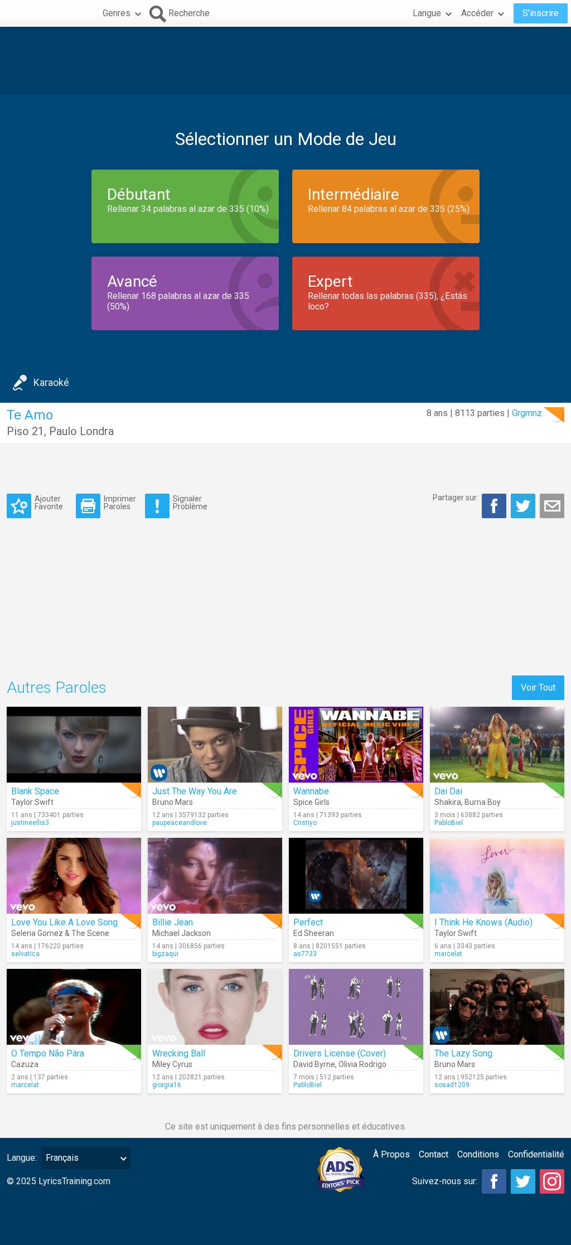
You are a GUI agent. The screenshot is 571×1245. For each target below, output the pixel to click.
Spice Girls (311, 802)
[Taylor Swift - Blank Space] (74, 745)
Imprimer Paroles (120, 502)
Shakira (447, 802)
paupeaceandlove (179, 823)
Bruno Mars (172, 802)
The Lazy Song (463, 1053)
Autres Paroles (57, 687)
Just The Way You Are (194, 791)
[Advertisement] (285, 61)
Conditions (478, 1154)
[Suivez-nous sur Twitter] (523, 1181)
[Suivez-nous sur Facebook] (494, 1181)
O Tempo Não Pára (47, 1053)
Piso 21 (25, 431)
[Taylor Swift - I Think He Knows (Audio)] (497, 876)
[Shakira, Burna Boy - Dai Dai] (497, 745)
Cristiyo (305, 823)
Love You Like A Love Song (64, 922)
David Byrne (314, 1064)
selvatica (25, 954)
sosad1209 (452, 1085)
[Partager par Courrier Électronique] (552, 506)
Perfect (308, 922)
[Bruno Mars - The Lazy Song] (497, 1007)
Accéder (477, 13)
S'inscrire (540, 13)
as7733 (305, 954)
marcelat (448, 954)
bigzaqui (165, 954)
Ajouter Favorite (49, 502)
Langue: (22, 1157)
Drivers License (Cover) (339, 1053)
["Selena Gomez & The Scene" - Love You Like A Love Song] (74, 876)
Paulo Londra (81, 431)
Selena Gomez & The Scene (60, 933)
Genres (116, 13)
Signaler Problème (190, 502)
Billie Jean (172, 922)
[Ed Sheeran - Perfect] (356, 876)
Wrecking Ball (178, 1053)
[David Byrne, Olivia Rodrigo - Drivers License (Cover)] (356, 1007)
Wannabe (311, 791)
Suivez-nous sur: (444, 1181)
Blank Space (35, 791)
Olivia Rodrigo (362, 1064)
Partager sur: (455, 497)
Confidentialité (536, 1154)
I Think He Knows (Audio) (483, 922)
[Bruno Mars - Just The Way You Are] (215, 745)
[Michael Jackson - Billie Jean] (215, 876)
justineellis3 (30, 823)
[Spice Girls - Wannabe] (356, 745)
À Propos (391, 1154)
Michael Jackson (181, 933)
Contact (433, 1154)
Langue (427, 13)
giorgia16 (166, 1085)
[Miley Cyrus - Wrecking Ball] (215, 1007)
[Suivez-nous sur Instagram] (552, 1181)
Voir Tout (538, 687)
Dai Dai (448, 791)
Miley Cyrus (172, 1064)
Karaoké (51, 382)
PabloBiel (448, 823)
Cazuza (24, 1064)
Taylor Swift (32, 802)
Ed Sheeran (313, 933)
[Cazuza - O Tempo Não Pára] (74, 1007)
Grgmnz (527, 413)
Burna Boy (482, 802)
